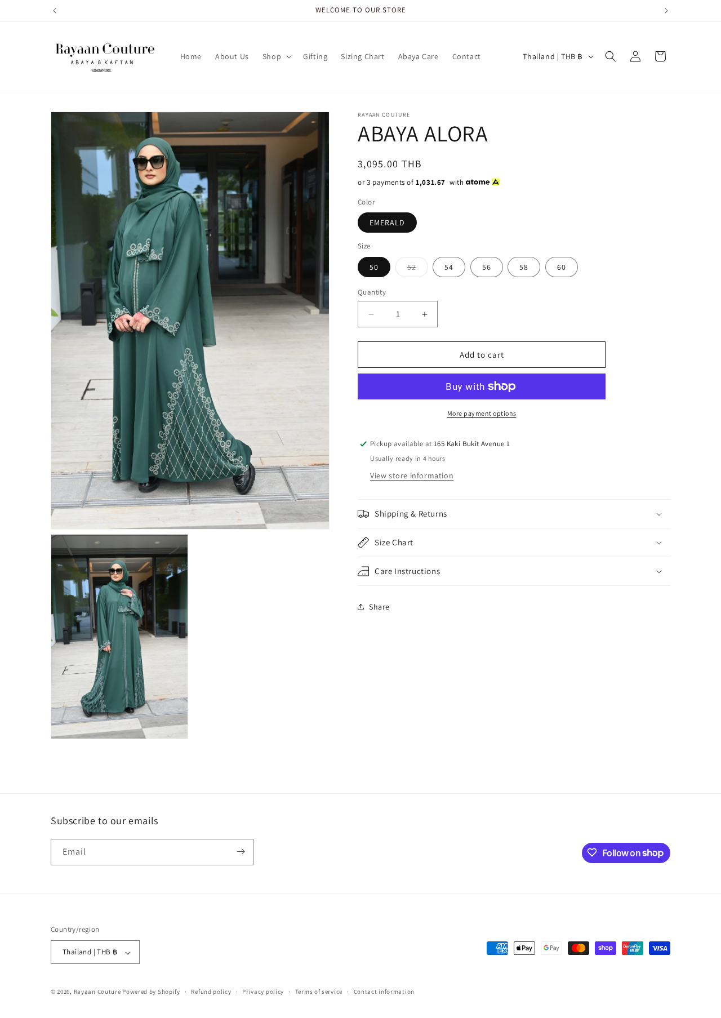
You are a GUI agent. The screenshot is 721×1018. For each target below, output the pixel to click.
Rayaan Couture (97, 992)
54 (448, 267)
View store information (411, 475)
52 (417, 269)
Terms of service (318, 991)
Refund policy (211, 991)
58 (523, 267)
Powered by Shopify (151, 992)
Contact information (384, 991)
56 (486, 267)
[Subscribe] (240, 851)
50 (374, 267)
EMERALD (387, 222)
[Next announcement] (666, 10)
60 (561, 267)
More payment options (482, 413)
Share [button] (379, 606)
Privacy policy (263, 991)
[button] (276, 56)
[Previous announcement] (54, 10)
